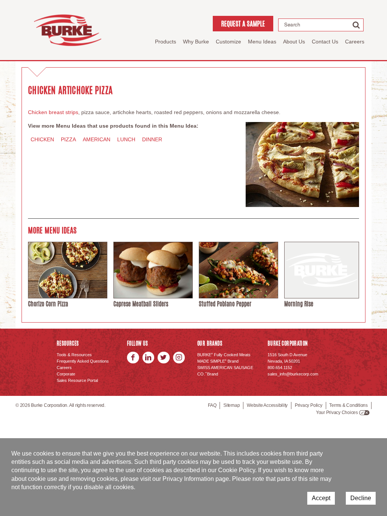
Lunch (126, 139)
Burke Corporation (67, 30)
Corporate (66, 374)
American (96, 139)
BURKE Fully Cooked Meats (224, 354)
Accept (321, 498)
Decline (360, 498)
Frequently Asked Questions (83, 361)
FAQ (212, 405)
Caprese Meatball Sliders (140, 304)
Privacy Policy (308, 405)
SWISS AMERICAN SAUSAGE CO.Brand (225, 370)
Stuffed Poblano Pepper (225, 304)
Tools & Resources (74, 354)
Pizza (68, 139)
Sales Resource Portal (77, 380)
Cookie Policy (236, 470)
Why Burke (196, 42)
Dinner (152, 139)
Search (292, 25)
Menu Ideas (262, 42)
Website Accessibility (267, 405)
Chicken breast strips (53, 112)
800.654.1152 (280, 367)
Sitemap (231, 405)
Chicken (42, 139)
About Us (294, 42)
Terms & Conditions (348, 405)
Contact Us (325, 42)
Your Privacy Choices (337, 412)
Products (165, 42)
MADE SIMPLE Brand (217, 361)
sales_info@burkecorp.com (293, 374)
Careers (354, 42)
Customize (228, 42)
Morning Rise (298, 304)
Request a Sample (243, 23)
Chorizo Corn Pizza (48, 304)
